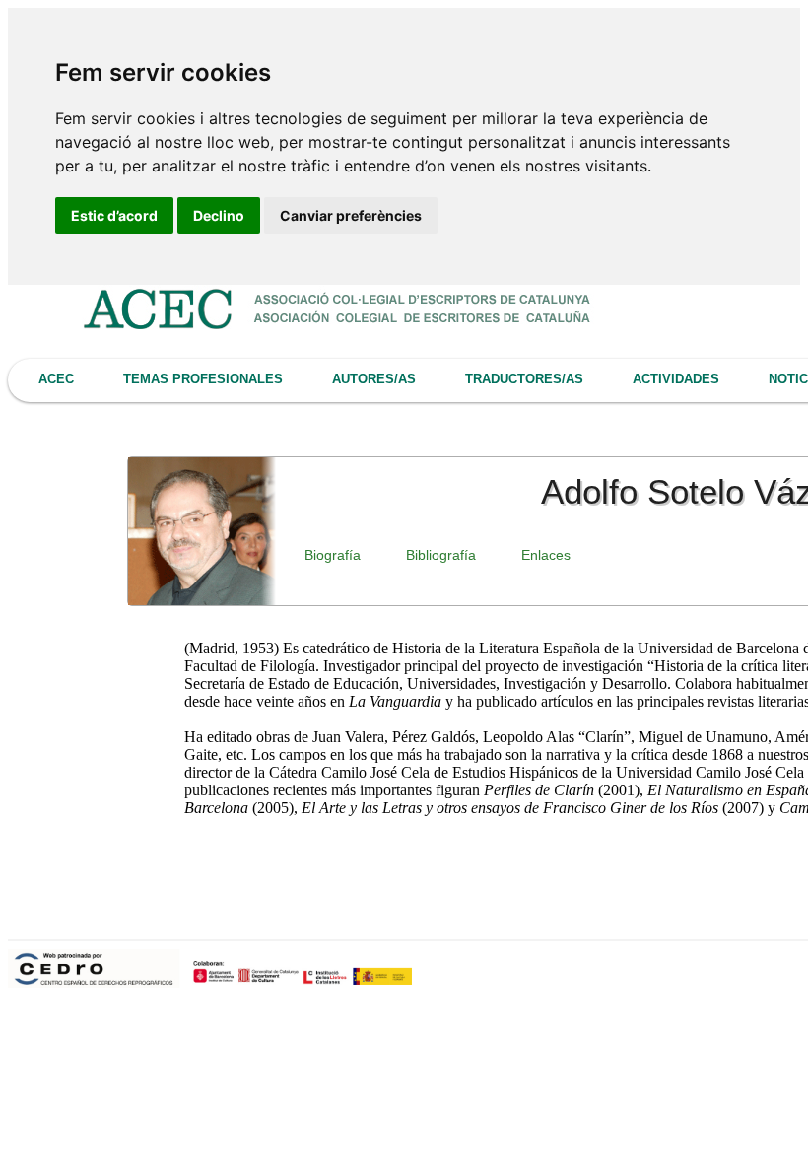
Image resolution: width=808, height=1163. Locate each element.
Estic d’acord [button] (114, 215)
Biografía (332, 555)
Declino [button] (218, 215)
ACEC (56, 379)
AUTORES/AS (374, 379)
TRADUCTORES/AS (524, 379)
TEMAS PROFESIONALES (203, 379)
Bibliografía (441, 555)
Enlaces (546, 555)
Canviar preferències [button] (351, 215)
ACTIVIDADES (676, 379)
